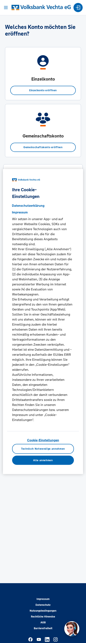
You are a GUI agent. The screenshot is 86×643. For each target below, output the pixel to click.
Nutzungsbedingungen (43, 610)
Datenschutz (43, 605)
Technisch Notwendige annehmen (43, 448)
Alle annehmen (43, 460)
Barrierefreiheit (43, 628)
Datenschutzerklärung (28, 206)
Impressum (43, 599)
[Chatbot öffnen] (71, 628)
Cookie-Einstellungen (43, 440)
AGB (43, 622)
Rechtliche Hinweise (43, 616)
